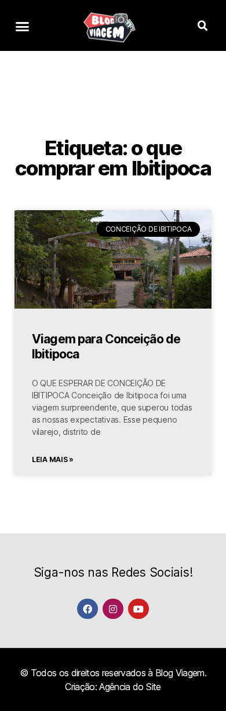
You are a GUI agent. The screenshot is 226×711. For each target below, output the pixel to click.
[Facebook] (87, 609)
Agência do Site (130, 686)
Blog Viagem (180, 673)
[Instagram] (113, 609)
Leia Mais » (53, 459)
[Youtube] (138, 609)
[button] (22, 26)
